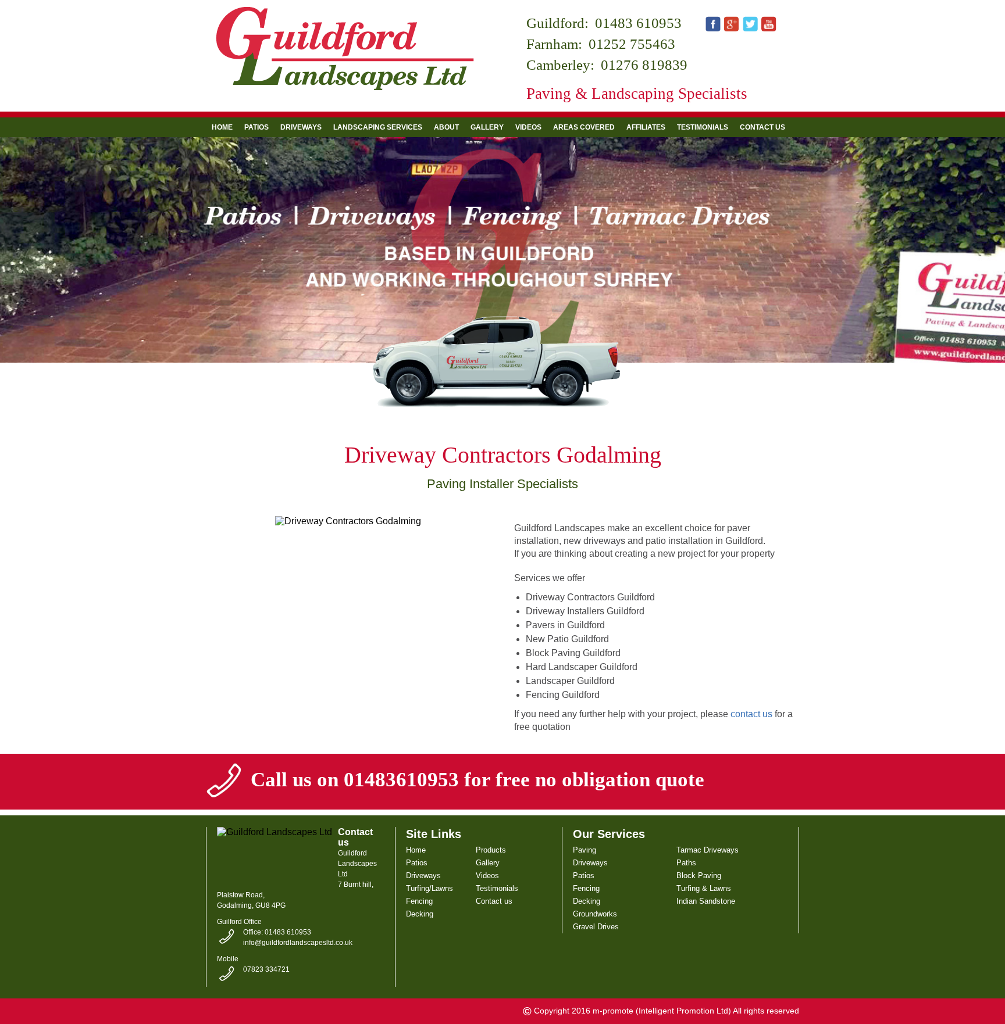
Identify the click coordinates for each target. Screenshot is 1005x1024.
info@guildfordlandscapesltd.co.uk (297, 943)
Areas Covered (584, 127)
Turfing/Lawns (429, 888)
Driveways (301, 127)
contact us (751, 714)
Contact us (762, 127)
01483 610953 (638, 23)
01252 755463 (632, 44)
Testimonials (702, 127)
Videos (528, 127)
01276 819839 (644, 65)
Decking (419, 914)
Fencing (419, 901)
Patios (256, 127)
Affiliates (645, 127)
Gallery (487, 127)
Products (491, 850)
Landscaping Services (377, 127)
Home (222, 127)
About (446, 127)
